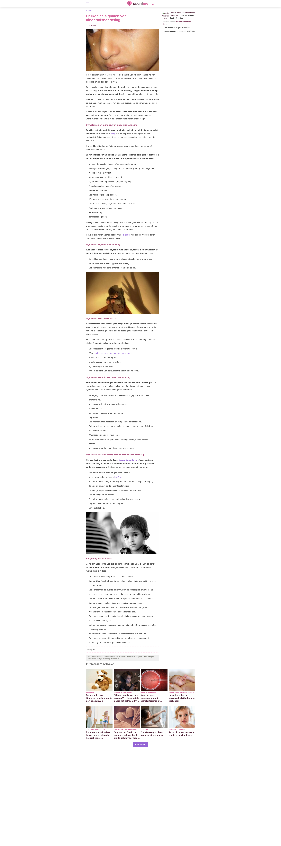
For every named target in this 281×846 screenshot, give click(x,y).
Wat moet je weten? (177, 730)
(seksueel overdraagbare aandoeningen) (113, 353)
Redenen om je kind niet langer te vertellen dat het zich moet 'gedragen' (98, 735)
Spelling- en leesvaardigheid (125, 730)
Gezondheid (90, 693)
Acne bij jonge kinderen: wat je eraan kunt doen (182, 733)
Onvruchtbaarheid (148, 693)
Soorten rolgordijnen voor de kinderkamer (152, 733)
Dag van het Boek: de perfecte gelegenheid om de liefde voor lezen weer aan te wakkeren (126, 735)
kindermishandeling (128, 460)
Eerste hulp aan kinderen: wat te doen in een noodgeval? (99, 698)
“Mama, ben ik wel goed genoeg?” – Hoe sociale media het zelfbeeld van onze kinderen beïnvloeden (126, 698)
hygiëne (117, 477)
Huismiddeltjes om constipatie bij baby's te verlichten (182, 698)
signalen (127, 235)
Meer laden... (140, 744)
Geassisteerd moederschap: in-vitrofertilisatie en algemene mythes (150, 698)
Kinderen (89, 11)
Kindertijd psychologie (123, 693)
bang (113, 134)
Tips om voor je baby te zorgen (181, 693)
